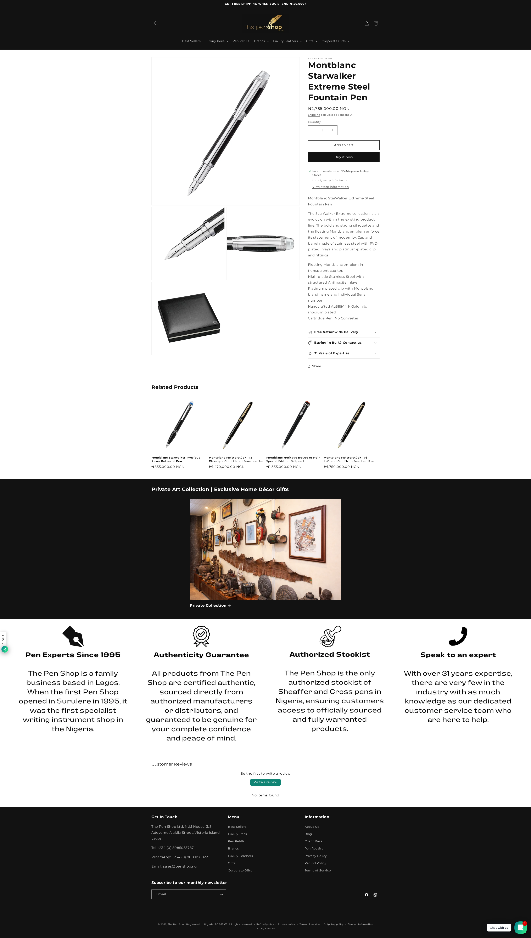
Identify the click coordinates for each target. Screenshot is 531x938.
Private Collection (208, 605)
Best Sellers (237, 827)
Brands (233, 848)
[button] (156, 23)
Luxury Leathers (240, 856)
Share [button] (316, 366)
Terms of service (310, 924)
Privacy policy (286, 924)
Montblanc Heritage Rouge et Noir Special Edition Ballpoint (293, 459)
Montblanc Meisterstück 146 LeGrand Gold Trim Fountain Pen (349, 459)
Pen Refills (236, 841)
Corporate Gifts (240, 870)
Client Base (314, 841)
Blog (308, 834)
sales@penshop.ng (180, 866)
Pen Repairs (314, 848)
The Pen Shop (176, 924)
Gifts (231, 863)
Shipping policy (334, 924)
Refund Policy (315, 863)
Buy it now (344, 157)
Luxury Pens (237, 834)
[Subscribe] (221, 894)
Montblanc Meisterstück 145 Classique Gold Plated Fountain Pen (236, 459)
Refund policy (265, 924)
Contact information (360, 924)
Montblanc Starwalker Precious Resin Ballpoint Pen (175, 459)
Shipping (314, 114)
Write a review (265, 782)
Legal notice (267, 928)
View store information (330, 187)
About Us (312, 827)
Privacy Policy (316, 856)
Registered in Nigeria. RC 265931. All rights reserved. (219, 924)
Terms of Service (318, 870)
